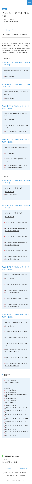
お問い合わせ (23, 468)
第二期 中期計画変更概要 (12, 292)
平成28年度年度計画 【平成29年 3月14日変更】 (16, 415)
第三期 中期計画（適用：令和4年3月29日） (16, 228)
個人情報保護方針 (24, 473)
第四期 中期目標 (9, 76)
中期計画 (15, 34)
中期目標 (7, 34)
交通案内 (5, 473)
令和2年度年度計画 (10, 403)
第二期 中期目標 (9, 120)
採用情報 (8, 468)
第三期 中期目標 (9, 98)
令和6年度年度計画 (10, 392)
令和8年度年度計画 (10, 380)
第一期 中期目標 (9, 153)
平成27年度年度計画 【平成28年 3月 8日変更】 (16, 419)
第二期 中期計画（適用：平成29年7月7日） (16, 290)
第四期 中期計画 (9, 192)
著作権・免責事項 (13, 473)
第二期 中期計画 (9, 278)
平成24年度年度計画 (10, 429)
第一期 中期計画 (9, 326)
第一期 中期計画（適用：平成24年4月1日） (16, 338)
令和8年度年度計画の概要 (12, 383)
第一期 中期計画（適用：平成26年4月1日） (16, 363)
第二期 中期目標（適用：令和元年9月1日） (16, 131)
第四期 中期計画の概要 (11, 194)
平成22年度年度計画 (10, 435)
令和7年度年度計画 (10, 390)
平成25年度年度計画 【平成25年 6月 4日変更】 (16, 426)
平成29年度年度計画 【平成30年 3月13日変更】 (16, 411)
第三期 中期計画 (9, 217)
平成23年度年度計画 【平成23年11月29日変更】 (16, 432)
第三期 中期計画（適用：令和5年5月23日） (16, 257)
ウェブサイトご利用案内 (12, 475)
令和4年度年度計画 (10, 398)
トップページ (5, 19)
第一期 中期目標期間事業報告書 (14, 167)
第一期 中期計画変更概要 (12, 352)
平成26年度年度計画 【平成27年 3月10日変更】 (16, 422)
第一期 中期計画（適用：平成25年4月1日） (16, 349)
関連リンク (22, 475)
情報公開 (12, 19)
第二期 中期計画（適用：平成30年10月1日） (16, 304)
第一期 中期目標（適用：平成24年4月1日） (16, 165)
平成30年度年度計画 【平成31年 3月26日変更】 (16, 408)
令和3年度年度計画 (10, 400)
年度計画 (24, 34)
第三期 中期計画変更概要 (12, 231)
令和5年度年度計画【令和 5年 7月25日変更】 (16, 395)
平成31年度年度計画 (10, 405)
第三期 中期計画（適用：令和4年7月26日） (16, 242)
